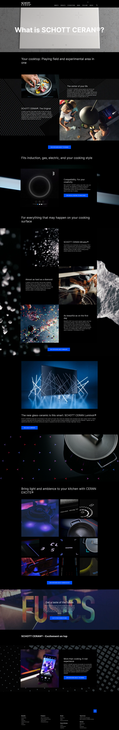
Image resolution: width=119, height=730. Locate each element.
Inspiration (62, 727)
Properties (23, 720)
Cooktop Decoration (44, 721)
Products (63, 5)
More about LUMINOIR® (29, 427)
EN (87, 2)
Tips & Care (84, 5)
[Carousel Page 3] (41, 204)
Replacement (82, 723)
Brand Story (62, 717)
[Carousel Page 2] (39, 204)
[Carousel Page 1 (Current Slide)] (37, 204)
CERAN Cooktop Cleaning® (85, 717)
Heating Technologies (25, 721)
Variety (22, 723)
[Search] (97, 5)
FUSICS (61, 725)
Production (23, 724)
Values (61, 719)
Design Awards (63, 726)
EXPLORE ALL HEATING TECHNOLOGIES (75, 195)
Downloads (82, 726)
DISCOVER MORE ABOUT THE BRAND (59, 147)
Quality (22, 719)
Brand (78, 5)
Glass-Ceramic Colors (45, 717)
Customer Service (83, 727)
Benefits (56, 5)
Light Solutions (43, 720)
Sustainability (23, 717)
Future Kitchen (71, 5)
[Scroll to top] (95, 711)
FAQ (80, 725)
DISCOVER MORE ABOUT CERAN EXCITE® (60, 582)
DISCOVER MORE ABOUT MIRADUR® (58, 349)
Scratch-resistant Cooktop (46, 719)
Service (91, 5)
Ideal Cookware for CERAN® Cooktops (87, 719)
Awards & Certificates (64, 720)
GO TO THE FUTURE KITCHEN (59, 618)
